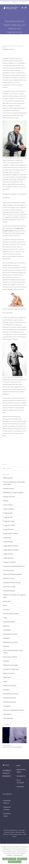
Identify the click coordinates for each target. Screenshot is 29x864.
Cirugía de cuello (8, 517)
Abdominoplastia (8, 478)
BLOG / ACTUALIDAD (20, 781)
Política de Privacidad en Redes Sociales (12, 834)
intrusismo (6, 609)
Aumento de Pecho (6, 747)
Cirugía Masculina (8, 541)
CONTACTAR (20, 786)
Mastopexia (6, 638)
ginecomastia (7, 601)
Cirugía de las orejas (9, 525)
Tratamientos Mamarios (16, 747)
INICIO (18, 765)
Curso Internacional (8, 570)
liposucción (6, 626)
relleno (5, 681)
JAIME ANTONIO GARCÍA (21, 771)
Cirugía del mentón (8, 529)
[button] (3, 737)
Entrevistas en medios (9, 586)
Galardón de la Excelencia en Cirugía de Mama (14, 596)
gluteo (5, 605)
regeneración (7, 677)
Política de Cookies (20, 832)
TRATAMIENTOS (21, 776)
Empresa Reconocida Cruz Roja (11, 582)
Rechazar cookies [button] (22, 859)
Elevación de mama (8, 578)
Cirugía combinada (8, 509)
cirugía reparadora (8, 558)
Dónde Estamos (6, 1)
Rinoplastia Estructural (9, 698)
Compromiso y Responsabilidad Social (14, 566)
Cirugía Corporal (7, 513)
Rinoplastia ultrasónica (9, 702)
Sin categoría (6, 706)
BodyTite (5, 501)
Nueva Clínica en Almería (10, 657)
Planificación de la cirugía (10, 665)
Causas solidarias (8, 505)
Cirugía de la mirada (9, 521)
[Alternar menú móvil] (26, 8)
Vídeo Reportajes (8, 718)
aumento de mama (8, 488)
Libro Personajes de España (11, 613)
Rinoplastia (6, 689)
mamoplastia (7, 630)
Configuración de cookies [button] (9, 859)
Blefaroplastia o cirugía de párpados (13, 492)
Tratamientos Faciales (7, 815)
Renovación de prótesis (9, 685)
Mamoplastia (7, 745)
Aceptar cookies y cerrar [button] (14, 861)
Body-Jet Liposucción (9, 496)
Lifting (5, 617)
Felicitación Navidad (9, 591)
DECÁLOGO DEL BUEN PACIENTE (12, 574)
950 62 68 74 (6, 776)
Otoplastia (6, 661)
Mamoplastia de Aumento (10, 634)
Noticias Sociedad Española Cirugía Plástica (13, 652)
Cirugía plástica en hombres (11, 550)
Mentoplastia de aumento (10, 642)
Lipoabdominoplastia (9, 622)
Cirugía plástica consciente (10, 546)
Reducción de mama (9, 673)
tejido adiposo (7, 714)
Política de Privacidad (9, 832)
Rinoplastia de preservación (11, 694)
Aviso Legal (21, 830)
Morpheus (6, 646)
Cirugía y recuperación (9, 562)
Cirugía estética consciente (10, 533)
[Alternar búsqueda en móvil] (22, 8)
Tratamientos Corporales (7, 808)
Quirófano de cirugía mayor (11, 669)
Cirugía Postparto (8, 554)
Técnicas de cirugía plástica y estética (13, 710)
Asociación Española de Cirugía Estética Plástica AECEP (14, 483)
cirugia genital (7, 537)
